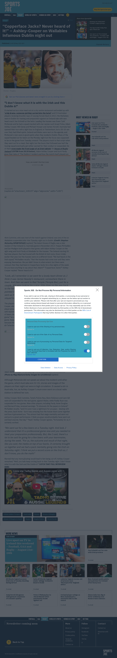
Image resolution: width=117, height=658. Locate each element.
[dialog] (58, 329)
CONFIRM (42, 359)
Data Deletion (46, 368)
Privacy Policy (71, 368)
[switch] (87, 326)
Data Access (58, 368)
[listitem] (58, 321)
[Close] (98, 290)
